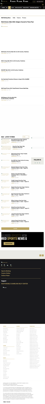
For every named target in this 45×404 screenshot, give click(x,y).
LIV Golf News (18, 332)
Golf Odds (4, 334)
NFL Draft (4, 367)
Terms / (4, 401)
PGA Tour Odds (18, 341)
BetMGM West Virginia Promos (34, 366)
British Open (5, 361)
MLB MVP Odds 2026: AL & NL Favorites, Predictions (12, 70)
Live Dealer (5, 349)
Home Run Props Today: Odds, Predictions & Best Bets (19, 147)
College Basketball (6, 365)
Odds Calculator (18, 7)
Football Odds (5, 332)
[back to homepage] (3, 4)
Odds (14, 18)
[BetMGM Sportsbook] (5, 1)
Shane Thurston (3, 23)
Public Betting (26, 7)
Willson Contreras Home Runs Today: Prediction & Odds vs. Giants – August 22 (19, 201)
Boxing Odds (5, 331)
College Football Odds (19, 331)
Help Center (23, 283)
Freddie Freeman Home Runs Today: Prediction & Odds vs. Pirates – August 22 (20, 181)
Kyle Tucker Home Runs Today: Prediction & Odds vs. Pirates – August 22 (20, 194)
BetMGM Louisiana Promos (34, 345)
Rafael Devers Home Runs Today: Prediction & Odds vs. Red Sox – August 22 (20, 208)
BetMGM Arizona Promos (33, 335)
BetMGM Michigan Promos (34, 349)
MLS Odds (18, 335)
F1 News (17, 352)
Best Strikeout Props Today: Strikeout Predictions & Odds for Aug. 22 (19, 140)
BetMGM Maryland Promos (34, 346)
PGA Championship (6, 368)
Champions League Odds (20, 328)
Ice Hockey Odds (5, 335)
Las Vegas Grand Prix (6, 364)
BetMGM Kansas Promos (34, 342)
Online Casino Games (6, 350)
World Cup (4, 375)
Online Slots (5, 353)
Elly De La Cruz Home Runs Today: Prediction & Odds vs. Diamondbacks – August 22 (19, 175)
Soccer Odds (5, 341)
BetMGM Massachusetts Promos (35, 348)
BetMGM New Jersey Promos (34, 355)
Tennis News (18, 349)
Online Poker (5, 275)
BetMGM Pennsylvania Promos (34, 360)
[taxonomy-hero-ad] (22, 37)
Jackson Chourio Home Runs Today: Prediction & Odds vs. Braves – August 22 (20, 221)
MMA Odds (5, 338)
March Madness (5, 378)
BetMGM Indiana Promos (33, 339)
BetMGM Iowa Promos (33, 341)
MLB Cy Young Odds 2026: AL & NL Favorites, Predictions (13, 61)
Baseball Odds (5, 328)
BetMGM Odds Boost (33, 334)
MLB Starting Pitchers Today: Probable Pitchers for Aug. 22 (19, 154)
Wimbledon (5, 374)
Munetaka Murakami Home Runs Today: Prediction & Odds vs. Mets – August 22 (19, 167)
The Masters (5, 371)
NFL (6, 7)
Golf (41, 7)
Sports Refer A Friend (33, 331)
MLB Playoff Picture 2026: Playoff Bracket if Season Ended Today (14, 88)
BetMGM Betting (13, 142)
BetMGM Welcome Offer (34, 7)
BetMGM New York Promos (34, 356)
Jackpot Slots (5, 347)
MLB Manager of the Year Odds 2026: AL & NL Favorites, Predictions (9, 98)
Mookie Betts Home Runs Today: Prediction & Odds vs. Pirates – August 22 (20, 187)
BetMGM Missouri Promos (34, 352)
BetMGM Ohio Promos (33, 359)
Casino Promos (32, 328)
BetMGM (2, 80)
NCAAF (12, 7)
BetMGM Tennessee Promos (34, 362)
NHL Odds (18, 339)
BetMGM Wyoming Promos (34, 367)
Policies (8, 401)
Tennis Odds (5, 342)
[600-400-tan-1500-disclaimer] (37, 141)
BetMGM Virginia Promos (33, 363)
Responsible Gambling (9, 283)
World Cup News (19, 353)
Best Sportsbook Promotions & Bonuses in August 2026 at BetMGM (15, 79)
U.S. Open (4, 372)
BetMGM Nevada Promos (34, 353)
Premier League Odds (19, 342)
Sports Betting (6, 271)
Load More (15, 228)
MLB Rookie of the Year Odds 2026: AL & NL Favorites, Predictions (15, 51)
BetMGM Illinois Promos (33, 338)
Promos (3, 7)
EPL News (18, 345)
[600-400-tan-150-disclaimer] (37, 151)
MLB (9, 7)
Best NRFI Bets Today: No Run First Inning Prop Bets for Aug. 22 (20, 161)
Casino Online (5, 273)
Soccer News (18, 348)
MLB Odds (18, 334)
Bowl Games (5, 360)
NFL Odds (17, 338)
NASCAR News (18, 346)
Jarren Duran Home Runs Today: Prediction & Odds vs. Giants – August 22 (20, 214)
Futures (19, 18)
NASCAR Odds (5, 339)
